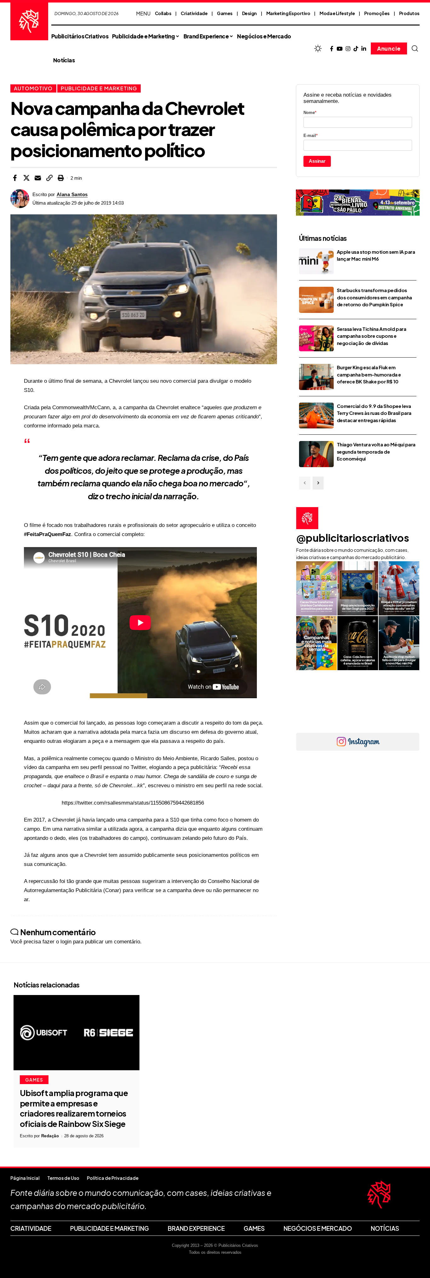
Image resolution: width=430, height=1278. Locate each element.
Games (225, 13)
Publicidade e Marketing (99, 88)
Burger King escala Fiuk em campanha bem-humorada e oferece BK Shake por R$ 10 (369, 374)
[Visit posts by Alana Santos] (19, 198)
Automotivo (33, 88)
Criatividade (194, 13)
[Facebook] (331, 49)
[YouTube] (339, 49)
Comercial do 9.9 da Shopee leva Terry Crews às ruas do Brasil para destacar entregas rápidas (374, 413)
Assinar (317, 161)
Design (249, 13)
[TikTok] (356, 49)
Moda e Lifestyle (337, 13)
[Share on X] (26, 178)
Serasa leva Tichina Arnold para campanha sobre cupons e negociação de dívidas (371, 336)
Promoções (377, 13)
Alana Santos (72, 194)
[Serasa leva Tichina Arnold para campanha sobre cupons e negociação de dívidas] (316, 338)
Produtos (409, 13)
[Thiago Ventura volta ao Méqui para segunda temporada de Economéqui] (316, 454)
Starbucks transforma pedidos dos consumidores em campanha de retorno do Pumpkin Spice (374, 297)
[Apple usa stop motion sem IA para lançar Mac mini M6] (316, 261)
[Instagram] (348, 49)
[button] (415, 48)
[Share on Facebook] (14, 178)
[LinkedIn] (364, 49)
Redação (50, 1136)
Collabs (163, 13)
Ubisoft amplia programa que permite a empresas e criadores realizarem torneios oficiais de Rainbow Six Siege (74, 1108)
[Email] (37, 178)
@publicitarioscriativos (352, 537)
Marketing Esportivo (288, 13)
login (65, 942)
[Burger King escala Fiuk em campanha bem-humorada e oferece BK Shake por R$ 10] (316, 377)
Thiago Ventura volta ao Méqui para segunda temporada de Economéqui (376, 451)
